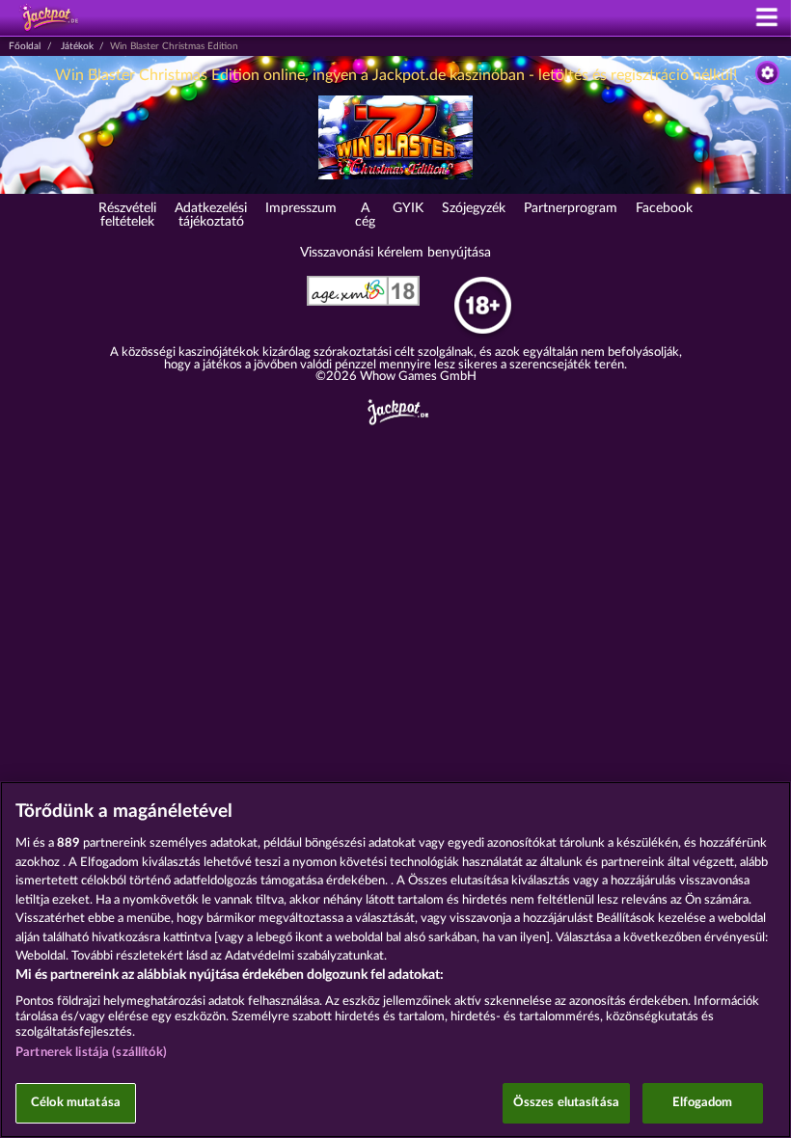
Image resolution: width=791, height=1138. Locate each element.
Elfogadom (702, 1103)
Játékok (77, 46)
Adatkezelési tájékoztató (211, 215)
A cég (365, 215)
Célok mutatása (76, 1103)
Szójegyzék (473, 208)
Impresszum (301, 208)
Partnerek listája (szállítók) (91, 1052)
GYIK (408, 208)
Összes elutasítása (566, 1103)
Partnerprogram (570, 208)
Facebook (664, 208)
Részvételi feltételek (127, 215)
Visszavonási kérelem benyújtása (395, 252)
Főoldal (25, 46)
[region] (395, 959)
